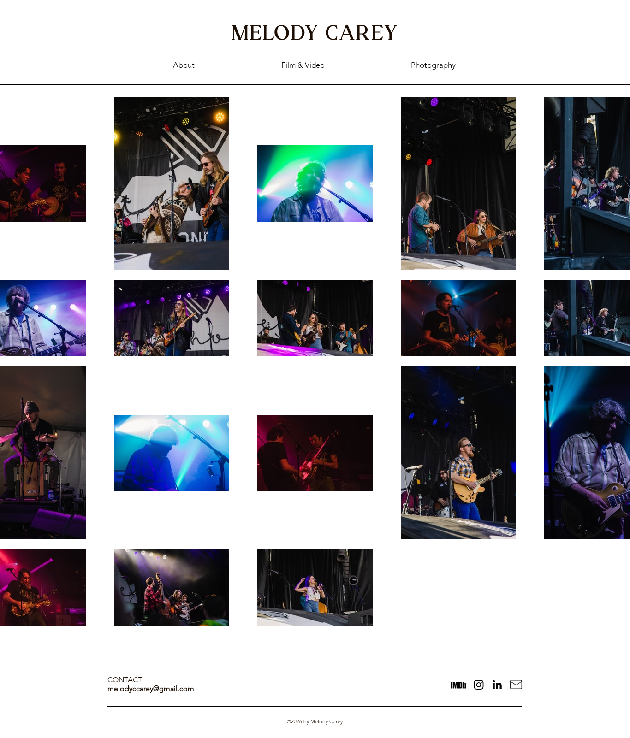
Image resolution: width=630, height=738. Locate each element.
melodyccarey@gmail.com (150, 688)
